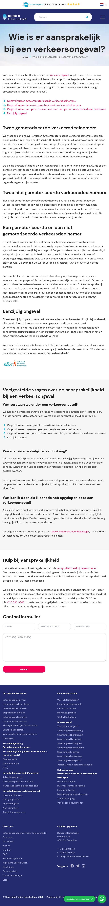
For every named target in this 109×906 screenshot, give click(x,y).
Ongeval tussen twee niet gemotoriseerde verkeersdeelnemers (44, 105)
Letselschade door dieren (16, 704)
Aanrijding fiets (11, 808)
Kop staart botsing (12, 795)
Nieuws (6, 845)
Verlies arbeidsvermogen (70, 802)
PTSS (5, 767)
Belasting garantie (66, 712)
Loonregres (8, 738)
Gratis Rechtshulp (66, 717)
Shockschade (10, 759)
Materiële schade (66, 781)
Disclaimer (8, 867)
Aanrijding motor (11, 799)
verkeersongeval (59, 75)
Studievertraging (66, 798)
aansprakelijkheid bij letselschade (76, 568)
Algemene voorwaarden (15, 862)
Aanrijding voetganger (14, 812)
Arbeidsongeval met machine (18, 781)
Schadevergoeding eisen (16, 747)
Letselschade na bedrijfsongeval (20, 773)
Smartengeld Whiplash (69, 760)
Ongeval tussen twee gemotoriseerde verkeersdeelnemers (41, 100)
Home (25, 56)
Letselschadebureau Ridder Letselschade (24, 833)
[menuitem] (103, 4)
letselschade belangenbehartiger (70, 531)
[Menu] (102, 17)
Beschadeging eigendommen (72, 794)
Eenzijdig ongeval (17, 113)
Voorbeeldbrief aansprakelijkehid (20, 734)
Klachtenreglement (13, 858)
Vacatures (8, 841)
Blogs (6, 879)
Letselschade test (66, 708)
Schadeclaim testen (13, 729)
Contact (7, 850)
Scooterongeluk (11, 803)
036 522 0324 (67, 852)
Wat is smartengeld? (68, 726)
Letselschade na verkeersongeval (21, 790)
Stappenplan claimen (14, 712)
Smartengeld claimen (68, 752)
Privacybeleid (10, 871)
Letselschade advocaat (15, 721)
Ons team (8, 837)
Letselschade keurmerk (69, 704)
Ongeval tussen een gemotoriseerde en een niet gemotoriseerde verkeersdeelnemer (56, 109)
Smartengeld (64, 722)
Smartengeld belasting (69, 739)
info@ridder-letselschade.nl (74, 856)
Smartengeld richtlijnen (69, 743)
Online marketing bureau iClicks (75, 897)
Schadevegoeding (13, 743)
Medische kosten (66, 790)
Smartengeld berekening (70, 730)
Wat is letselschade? (68, 700)
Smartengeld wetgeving (69, 756)
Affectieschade (11, 763)
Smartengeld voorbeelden (70, 747)
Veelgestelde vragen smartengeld (74, 764)
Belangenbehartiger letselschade (20, 725)
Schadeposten (65, 769)
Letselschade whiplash (15, 708)
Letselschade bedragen (15, 717)
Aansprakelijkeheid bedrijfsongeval (21, 785)
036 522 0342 (15, 602)
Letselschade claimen (14, 700)
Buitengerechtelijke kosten (71, 785)
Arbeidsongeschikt (12, 777)
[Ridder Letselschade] (15, 17)
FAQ (5, 854)
